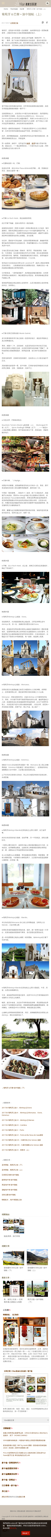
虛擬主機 (21, 1497)
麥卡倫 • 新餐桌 (8, 1480)
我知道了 (25, 1533)
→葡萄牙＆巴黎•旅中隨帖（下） (14, 1088)
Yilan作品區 (14, 9)
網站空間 (5, 1497)
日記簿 (22, 9)
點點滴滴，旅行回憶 (12, 1236)
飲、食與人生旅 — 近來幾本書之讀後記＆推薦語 (13, 1302)
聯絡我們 (38, 1511)
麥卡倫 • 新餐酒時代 (10, 1463)
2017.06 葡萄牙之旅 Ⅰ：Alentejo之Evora (17, 1108)
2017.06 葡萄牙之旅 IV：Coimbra (14, 1125)
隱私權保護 (21, 1511)
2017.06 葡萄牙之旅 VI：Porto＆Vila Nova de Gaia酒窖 (22, 1135)
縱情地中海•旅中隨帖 (9, 1180)
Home (6, 9)
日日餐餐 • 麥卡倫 (9, 1485)
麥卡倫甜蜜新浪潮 (9, 1468)
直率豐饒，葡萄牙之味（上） (12, 1170)
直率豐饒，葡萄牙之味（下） (12, 1165)
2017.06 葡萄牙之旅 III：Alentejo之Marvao (18, 1120)
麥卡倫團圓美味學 (9, 1474)
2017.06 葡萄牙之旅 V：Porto (13, 1130)
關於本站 (13, 1511)
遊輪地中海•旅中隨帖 (9, 1190)
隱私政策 (13, 1528)
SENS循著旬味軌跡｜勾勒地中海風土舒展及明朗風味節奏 (24, 1440)
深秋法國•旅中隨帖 (9, 1195)
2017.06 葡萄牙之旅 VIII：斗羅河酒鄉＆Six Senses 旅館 (22, 1145)
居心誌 (4, 1491)
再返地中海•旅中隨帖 (9, 1185)
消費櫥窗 (7, 1428)
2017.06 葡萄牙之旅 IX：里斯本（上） (16, 1150)
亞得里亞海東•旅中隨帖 (10, 1175)
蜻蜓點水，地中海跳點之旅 (12, 1200)
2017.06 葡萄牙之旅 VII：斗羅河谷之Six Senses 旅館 (21, 1140)
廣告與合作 (30, 1511)
